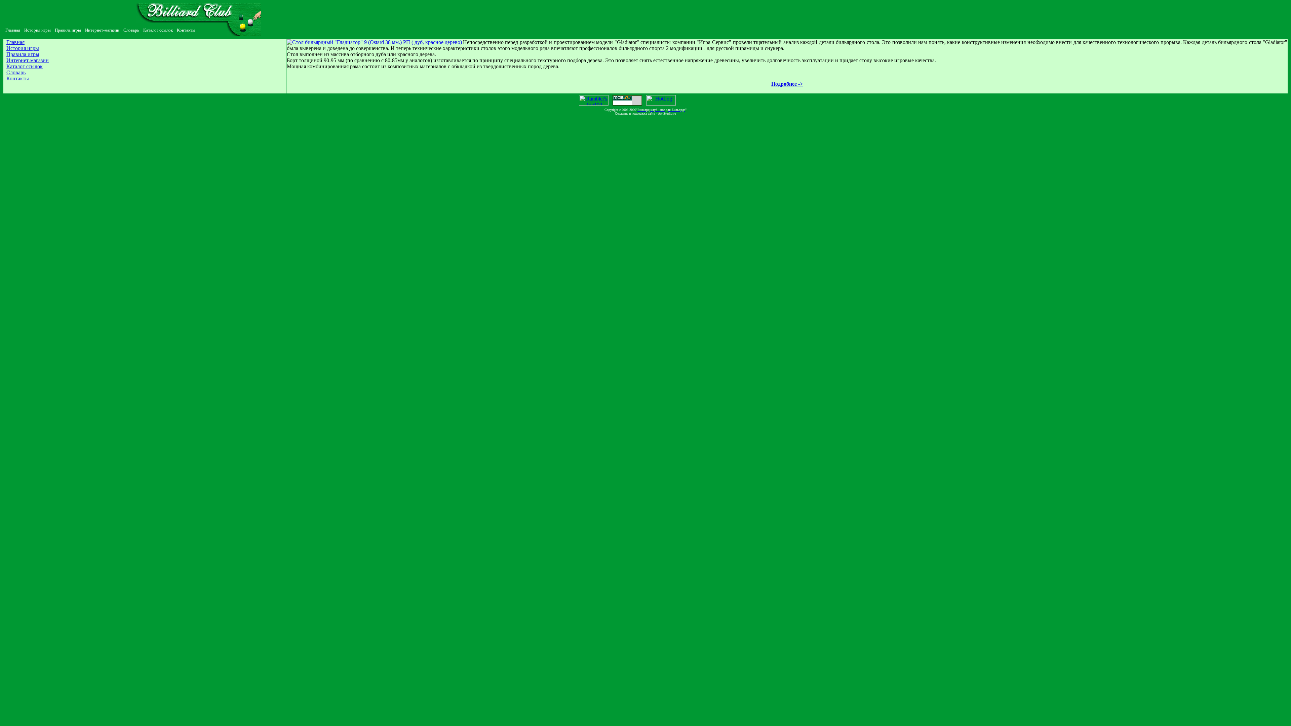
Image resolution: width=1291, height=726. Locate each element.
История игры (22, 48)
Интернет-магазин (27, 60)
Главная (15, 42)
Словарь (16, 72)
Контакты (17, 78)
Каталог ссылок (24, 66)
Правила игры (22, 54)
